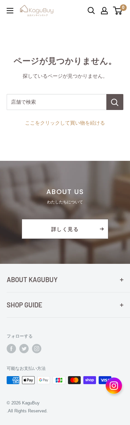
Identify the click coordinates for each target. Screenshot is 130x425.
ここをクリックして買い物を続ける (65, 123)
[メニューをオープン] (10, 10)
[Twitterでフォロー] (24, 348)
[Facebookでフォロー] (11, 348)
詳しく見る (65, 229)
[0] (118, 11)
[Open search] (91, 10)
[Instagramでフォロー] (36, 348)
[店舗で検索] (114, 102)
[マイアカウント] (104, 10)
